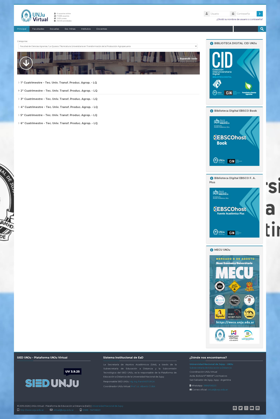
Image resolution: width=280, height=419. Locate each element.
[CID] (234, 73)
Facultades (38, 29)
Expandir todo (188, 58)
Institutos (86, 29)
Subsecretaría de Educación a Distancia (211, 367)
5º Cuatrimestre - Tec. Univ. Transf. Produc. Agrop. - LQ (59, 115)
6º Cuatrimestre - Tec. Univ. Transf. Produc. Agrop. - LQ (59, 123)
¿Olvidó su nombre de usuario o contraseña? (239, 19)
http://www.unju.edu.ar (32, 410)
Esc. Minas (70, 29)
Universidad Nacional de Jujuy (107, 406)
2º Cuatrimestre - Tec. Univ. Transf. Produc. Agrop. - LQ (59, 90)
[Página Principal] (35, 15)
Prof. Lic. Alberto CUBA (143, 386)
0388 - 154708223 (91, 410)
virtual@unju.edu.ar (218, 389)
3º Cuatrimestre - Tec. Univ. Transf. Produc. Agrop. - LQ (59, 99)
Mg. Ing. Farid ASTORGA (142, 381)
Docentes (101, 29)
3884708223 (209, 385)
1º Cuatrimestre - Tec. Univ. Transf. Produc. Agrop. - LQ (59, 82)
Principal (21, 29)
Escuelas (54, 29)
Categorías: (22, 41)
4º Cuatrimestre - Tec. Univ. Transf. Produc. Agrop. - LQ (59, 107)
